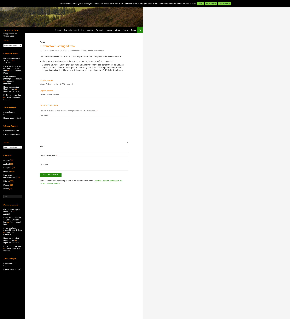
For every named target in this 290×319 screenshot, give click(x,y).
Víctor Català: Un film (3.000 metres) (56, 82)
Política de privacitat (11, 134)
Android (90, 30)
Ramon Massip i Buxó (12, 118)
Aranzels (7, 63)
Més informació (225, 4)
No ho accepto (211, 4)
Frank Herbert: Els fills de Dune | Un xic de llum (12, 68)
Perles (133, 30)
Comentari (45, 115)
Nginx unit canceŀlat (11, 91)
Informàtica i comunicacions (74, 30)
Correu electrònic (48, 156)
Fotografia (99, 30)
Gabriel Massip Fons (78, 50)
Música (125, 30)
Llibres (117, 30)
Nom (42, 146)
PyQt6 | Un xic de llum (12, 95)
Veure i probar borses (49, 93)
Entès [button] (201, 4)
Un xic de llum (10, 29)
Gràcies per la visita (11, 131)
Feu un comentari (97, 50)
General (58, 30)
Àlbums (109, 30)
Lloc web (44, 165)
